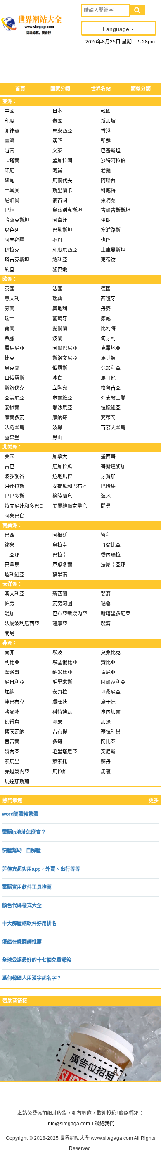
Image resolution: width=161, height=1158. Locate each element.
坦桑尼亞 (111, 692)
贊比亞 (108, 662)
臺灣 (9, 141)
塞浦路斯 (111, 230)
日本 (57, 111)
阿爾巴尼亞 (64, 348)
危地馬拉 (62, 476)
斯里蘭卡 (62, 190)
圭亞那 (12, 555)
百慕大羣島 (113, 428)
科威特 (108, 190)
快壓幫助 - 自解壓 (21, 850)
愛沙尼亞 (62, 408)
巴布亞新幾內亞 (69, 614)
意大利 (12, 299)
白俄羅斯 (14, 378)
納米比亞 (62, 672)
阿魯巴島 (14, 516)
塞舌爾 (12, 742)
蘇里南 (59, 575)
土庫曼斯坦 (113, 250)
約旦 (9, 270)
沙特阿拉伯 (113, 161)
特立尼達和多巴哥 (24, 506)
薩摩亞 (59, 624)
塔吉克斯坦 (17, 260)
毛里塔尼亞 (64, 752)
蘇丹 (106, 762)
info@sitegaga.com (68, 1124)
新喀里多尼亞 (115, 614)
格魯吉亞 (111, 388)
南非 (9, 652)
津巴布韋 (14, 702)
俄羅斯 (59, 368)
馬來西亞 (62, 131)
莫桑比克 (111, 652)
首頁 (20, 89)
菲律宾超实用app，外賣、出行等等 (41, 869)
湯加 (9, 614)
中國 (9, 111)
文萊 (57, 151)
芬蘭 (9, 309)
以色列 (12, 230)
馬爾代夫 (62, 180)
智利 (106, 535)
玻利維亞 (14, 575)
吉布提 (59, 732)
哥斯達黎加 (113, 466)
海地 (106, 496)
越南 (9, 151)
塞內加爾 (111, 712)
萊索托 (59, 762)
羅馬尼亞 (14, 348)
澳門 (57, 141)
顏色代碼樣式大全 (22, 905)
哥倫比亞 (111, 545)
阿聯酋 (108, 180)
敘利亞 (59, 260)
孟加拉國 (62, 161)
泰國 (57, 121)
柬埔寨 (108, 200)
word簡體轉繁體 (20, 814)
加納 (9, 692)
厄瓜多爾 (62, 565)
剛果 (57, 722)
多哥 (57, 742)
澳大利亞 (14, 594)
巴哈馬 (108, 486)
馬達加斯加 (17, 781)
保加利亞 (111, 368)
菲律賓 (12, 131)
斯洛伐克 (14, 388)
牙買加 (108, 476)
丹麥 (106, 309)
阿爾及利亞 (113, 682)
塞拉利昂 (111, 732)
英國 (9, 289)
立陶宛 (59, 388)
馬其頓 (108, 358)
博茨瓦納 (14, 732)
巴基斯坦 (111, 151)
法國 (57, 289)
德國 (106, 289)
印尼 (9, 171)
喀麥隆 (12, 712)
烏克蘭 (12, 368)
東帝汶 (108, 260)
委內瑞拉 (111, 555)
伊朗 (106, 220)
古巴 (9, 466)
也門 (106, 240)
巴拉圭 (59, 555)
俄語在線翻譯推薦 (22, 942)
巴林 (9, 210)
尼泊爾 (12, 200)
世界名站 (101, 89)
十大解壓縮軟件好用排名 (29, 924)
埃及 (57, 652)
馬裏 (106, 771)
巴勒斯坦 (62, 230)
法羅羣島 (14, 428)
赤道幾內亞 (17, 771)
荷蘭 (9, 328)
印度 (9, 121)
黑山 (57, 438)
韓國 (106, 111)
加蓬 (106, 722)
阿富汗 (59, 220)
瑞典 (57, 299)
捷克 (9, 358)
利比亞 (12, 662)
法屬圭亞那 (113, 565)
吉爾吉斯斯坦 (115, 210)
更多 (154, 800)
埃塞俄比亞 (64, 662)
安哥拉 (59, 692)
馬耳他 (108, 378)
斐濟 (106, 594)
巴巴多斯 (14, 496)
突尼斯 (108, 752)
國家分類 (60, 89)
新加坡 (108, 121)
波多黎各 (14, 476)
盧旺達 (59, 702)
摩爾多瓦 (14, 418)
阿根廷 (59, 535)
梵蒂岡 (108, 418)
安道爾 (12, 408)
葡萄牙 (59, 319)
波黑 (57, 428)
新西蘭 (59, 594)
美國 (9, 457)
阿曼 (57, 171)
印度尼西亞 (64, 250)
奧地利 (59, 309)
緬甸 (9, 180)
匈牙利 (108, 338)
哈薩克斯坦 (17, 220)
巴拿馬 (12, 565)
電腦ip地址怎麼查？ (24, 832)
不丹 (57, 240)
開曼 (106, 506)
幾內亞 (12, 752)
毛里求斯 (62, 682)
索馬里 (12, 762)
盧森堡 (12, 438)
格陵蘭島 (62, 496)
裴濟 (106, 624)
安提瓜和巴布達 (69, 486)
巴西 (9, 535)
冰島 (57, 378)
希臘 (9, 338)
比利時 (108, 328)
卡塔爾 (12, 161)
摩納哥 (59, 418)
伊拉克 (12, 250)
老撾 (106, 171)
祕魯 (9, 545)
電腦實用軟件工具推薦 (27, 887)
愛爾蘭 (59, 328)
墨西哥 (108, 457)
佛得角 (12, 722)
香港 (106, 131)
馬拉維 (59, 771)
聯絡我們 (104, 1124)
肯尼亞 (108, 672)
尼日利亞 (14, 682)
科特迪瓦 (62, 712)
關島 (9, 633)
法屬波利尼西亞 (22, 624)
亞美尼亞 (14, 398)
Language (117, 29)
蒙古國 (59, 200)
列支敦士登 (113, 398)
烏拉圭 (59, 545)
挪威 (106, 319)
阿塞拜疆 (14, 240)
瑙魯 (106, 604)
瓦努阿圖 (62, 604)
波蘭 (57, 338)
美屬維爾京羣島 (69, 506)
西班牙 (108, 299)
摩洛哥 (12, 672)
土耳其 (12, 190)
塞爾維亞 (62, 398)
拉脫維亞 (111, 408)
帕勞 (9, 604)
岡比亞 (108, 742)
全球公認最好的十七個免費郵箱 (36, 960)
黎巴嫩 (59, 270)
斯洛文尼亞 (64, 358)
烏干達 (108, 702)
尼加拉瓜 (62, 466)
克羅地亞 (111, 348)
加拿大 (59, 457)
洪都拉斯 (14, 486)
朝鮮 (106, 141)
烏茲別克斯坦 (67, 210)
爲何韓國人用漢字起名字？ (32, 978)
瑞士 (9, 319)
